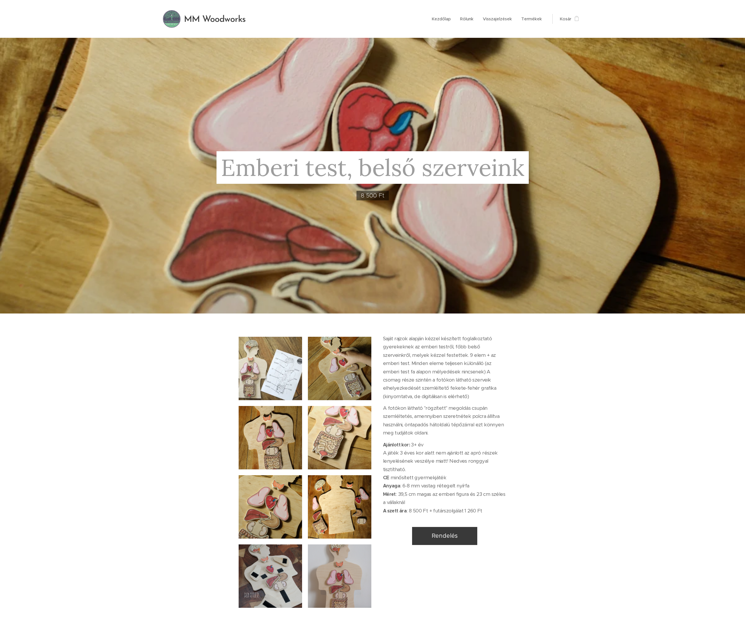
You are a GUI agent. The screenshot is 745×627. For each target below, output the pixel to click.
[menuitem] (442, 19)
